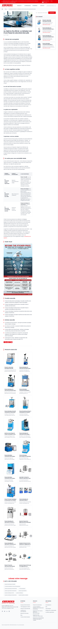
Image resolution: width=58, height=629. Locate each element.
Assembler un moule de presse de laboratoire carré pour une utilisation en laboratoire (24, 478)
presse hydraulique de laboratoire (11, 588)
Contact (42, 5)
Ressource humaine (24, 613)
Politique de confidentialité (51, 610)
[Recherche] (55, 6)
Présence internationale (25, 608)
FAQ (46, 606)
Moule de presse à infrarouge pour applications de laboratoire (25, 566)
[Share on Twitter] (8, 342)
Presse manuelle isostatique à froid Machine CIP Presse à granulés (25, 412)
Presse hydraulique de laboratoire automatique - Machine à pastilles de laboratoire (24, 434)
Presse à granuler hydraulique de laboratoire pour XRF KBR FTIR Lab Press (10, 500)
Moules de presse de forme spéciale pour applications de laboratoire (25, 544)
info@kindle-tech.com (8, 605)
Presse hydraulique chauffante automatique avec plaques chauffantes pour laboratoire (10, 456)
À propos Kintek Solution (25, 604)
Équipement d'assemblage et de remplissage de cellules (38, 619)
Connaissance (27, 5)
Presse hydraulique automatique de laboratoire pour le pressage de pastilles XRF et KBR (25, 456)
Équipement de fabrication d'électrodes (38, 615)
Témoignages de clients (25, 606)
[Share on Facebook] (4, 342)
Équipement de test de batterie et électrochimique (37, 612)
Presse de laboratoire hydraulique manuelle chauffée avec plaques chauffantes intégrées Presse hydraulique (10, 368)
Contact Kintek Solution (25, 617)
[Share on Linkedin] (6, 342)
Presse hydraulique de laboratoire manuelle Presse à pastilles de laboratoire (25, 368)
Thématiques (48, 608)
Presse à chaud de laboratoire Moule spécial (10, 566)
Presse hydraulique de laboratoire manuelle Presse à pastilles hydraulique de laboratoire (10, 390)
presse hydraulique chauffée (10, 584)
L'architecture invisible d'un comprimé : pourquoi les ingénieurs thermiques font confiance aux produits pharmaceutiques (16, 334)
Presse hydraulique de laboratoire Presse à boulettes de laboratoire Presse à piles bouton (24, 500)
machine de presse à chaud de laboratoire (12, 586)
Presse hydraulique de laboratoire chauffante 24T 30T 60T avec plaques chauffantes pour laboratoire (10, 544)
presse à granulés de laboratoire (10, 590)
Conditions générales (50, 612)
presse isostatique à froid (9, 592)
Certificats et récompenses (23, 611)
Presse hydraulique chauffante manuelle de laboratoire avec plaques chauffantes (24, 390)
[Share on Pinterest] (10, 342)
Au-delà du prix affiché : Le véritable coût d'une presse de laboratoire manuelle (22, 9)
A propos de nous (45, 1)
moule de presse (22, 588)
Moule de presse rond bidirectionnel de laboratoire (25, 522)
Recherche (52, 12)
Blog (51, 1)
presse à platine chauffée (23, 595)
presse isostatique (19, 592)
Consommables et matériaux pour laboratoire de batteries (38, 608)
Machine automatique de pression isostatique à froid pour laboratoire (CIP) (10, 434)
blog (6, 9)
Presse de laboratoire (37, 604)
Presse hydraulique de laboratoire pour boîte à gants (9, 522)
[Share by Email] (11, 342)
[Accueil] (2, 9)
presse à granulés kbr (22, 590)
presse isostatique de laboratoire (10, 595)
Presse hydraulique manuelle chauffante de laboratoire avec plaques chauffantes (10, 412)
